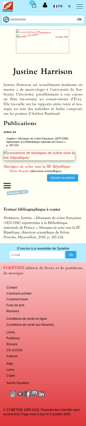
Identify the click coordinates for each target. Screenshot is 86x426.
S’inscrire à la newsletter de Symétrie (43, 248)
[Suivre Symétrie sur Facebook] (27, 396)
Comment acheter (19, 293)
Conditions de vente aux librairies (30, 324)
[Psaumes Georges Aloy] (42, 52)
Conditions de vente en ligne (26, 318)
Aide (9, 363)
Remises (12, 311)
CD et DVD (14, 350)
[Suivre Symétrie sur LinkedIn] (42, 396)
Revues (11, 344)
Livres (10, 332)
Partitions (13, 338)
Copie (10, 375)
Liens (10, 369)
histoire (16, 192)
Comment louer (17, 299)
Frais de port (15, 305)
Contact (11, 287)
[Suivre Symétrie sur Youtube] (20, 396)
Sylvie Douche (19, 171)
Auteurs (11, 356)
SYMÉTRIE (13, 267)
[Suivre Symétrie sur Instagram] (13, 396)
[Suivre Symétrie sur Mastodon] (34, 396)
